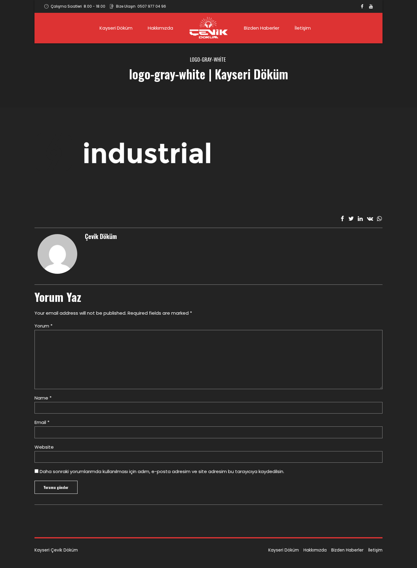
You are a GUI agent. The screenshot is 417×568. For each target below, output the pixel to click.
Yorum (43, 326)
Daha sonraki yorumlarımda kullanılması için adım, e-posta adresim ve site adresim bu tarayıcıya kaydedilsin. (162, 471)
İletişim (303, 28)
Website (44, 447)
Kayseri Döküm (116, 28)
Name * (43, 398)
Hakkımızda (160, 28)
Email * (41, 422)
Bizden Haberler (261, 28)
